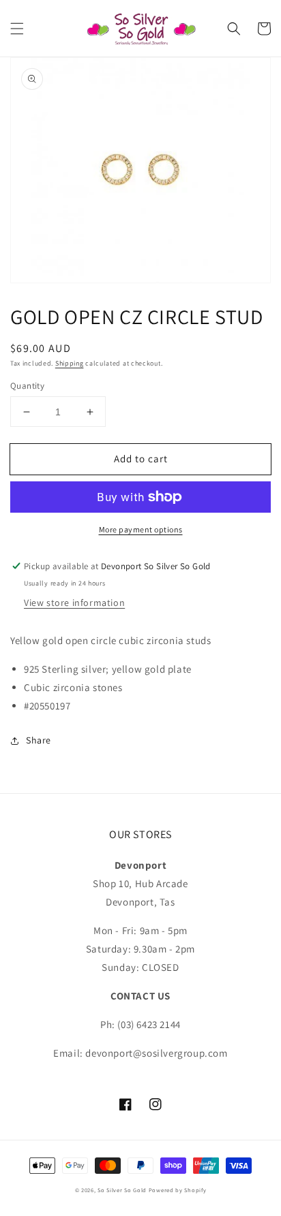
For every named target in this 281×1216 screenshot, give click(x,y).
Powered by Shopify (178, 1190)
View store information (74, 602)
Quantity (27, 385)
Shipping (69, 363)
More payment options (141, 529)
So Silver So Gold (122, 1190)
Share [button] (38, 740)
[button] (17, 29)
